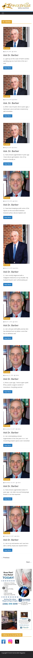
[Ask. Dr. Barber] (16, 85)
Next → (29, 562)
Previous (3, 588)
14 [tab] (30, 630)
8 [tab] (17, 630)
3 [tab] (17, 609)
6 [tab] (13, 630)
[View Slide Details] (16, 588)
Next (29, 588)
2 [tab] (15, 609)
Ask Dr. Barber (11, 55)
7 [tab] (15, 630)
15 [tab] (16, 631)
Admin (15, 51)
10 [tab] (21, 630)
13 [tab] (28, 630)
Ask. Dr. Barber (11, 103)
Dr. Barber (6, 48)
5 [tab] (11, 630)
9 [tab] (19, 630)
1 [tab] (13, 609)
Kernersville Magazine (18, 653)
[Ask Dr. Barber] (16, 37)
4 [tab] (19, 609)
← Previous (5, 558)
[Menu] (2, 13)
